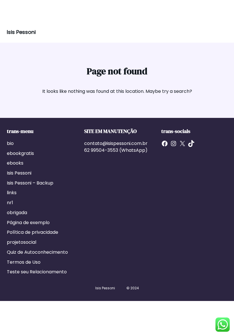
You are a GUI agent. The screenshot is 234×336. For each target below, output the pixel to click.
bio (10, 143)
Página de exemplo (28, 222)
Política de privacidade (32, 232)
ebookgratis (20, 153)
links (12, 192)
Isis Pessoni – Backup (30, 183)
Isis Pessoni (21, 32)
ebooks (15, 163)
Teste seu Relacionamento (37, 272)
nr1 (10, 202)
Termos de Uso (24, 262)
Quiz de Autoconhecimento (37, 252)
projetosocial (21, 242)
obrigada (17, 212)
